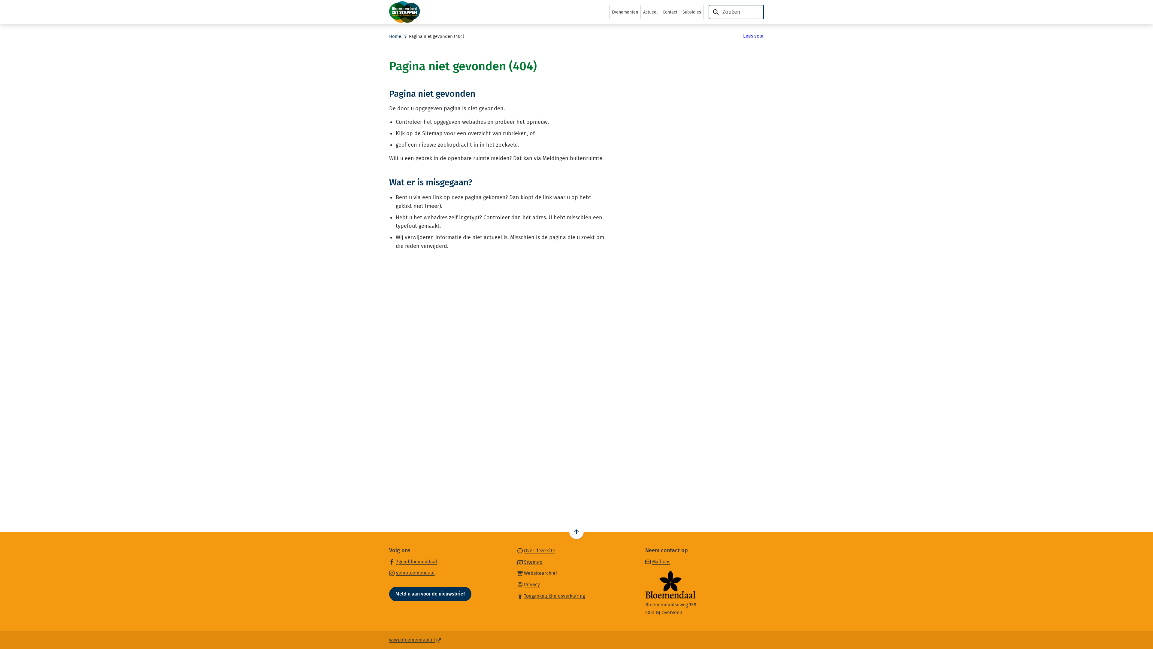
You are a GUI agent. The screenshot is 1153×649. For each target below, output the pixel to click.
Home (395, 36)
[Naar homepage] (419, 12)
